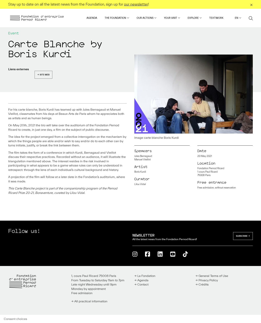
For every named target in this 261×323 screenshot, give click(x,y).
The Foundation (115, 17)
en (236, 17)
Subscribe (242, 236)
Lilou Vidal (140, 184)
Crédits (204, 284)
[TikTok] (185, 254)
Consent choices (15, 319)
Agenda (92, 17)
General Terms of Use (213, 275)
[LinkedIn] (160, 254)
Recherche (251, 18)
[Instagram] (134, 254)
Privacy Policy (208, 280)
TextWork (216, 17)
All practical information (90, 301)
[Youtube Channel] (172, 254)
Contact (142, 284)
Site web (44, 74)
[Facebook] (147, 254)
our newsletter (136, 4)
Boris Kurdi (140, 171)
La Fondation (146, 275)
